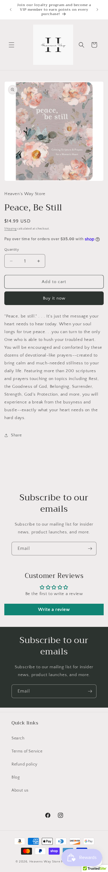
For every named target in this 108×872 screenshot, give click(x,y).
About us (20, 790)
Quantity (11, 249)
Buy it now (54, 298)
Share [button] (16, 435)
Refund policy (24, 764)
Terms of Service (27, 751)
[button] (11, 44)
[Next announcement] (97, 9)
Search (18, 738)
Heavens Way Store (44, 861)
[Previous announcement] (10, 9)
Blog (16, 777)
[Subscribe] (90, 548)
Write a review (54, 609)
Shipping (10, 228)
